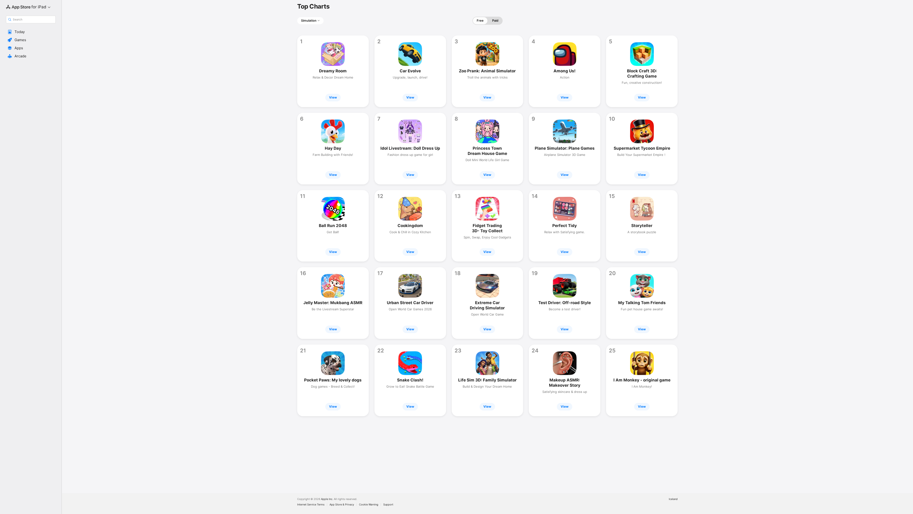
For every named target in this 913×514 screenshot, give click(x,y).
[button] (30, 31)
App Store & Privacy (342, 504)
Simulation (308, 20)
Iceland (673, 499)
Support (388, 504)
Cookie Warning (368, 504)
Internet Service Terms (311, 504)
